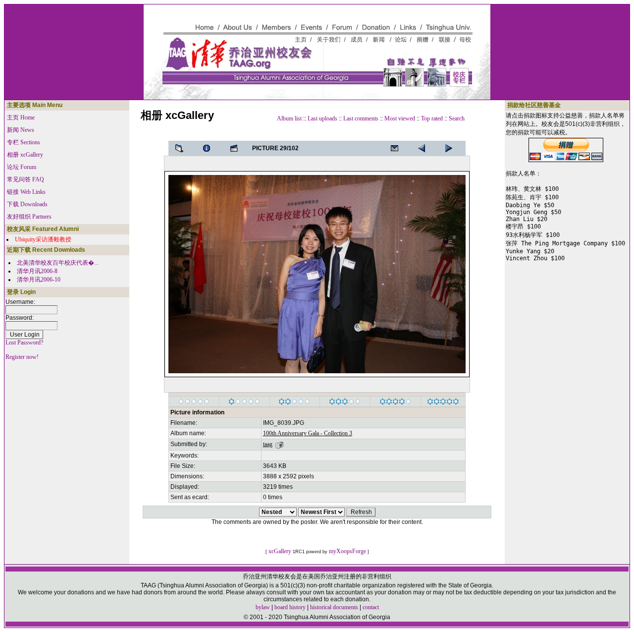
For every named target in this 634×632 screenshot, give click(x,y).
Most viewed (399, 118)
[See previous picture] (452, 148)
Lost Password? (24, 342)
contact (371, 607)
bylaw (263, 607)
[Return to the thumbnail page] (182, 148)
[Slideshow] (237, 148)
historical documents (334, 607)
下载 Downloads (27, 204)
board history (290, 607)
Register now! (22, 356)
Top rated (432, 118)
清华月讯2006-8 (37, 271)
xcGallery (279, 551)
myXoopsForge (347, 551)
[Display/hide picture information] (209, 148)
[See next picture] (424, 148)
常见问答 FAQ (25, 179)
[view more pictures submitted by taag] (279, 444)
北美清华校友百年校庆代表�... (58, 262)
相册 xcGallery (25, 154)
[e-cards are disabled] (397, 148)
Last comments (360, 118)
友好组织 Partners (29, 216)
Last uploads (322, 118)
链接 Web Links (26, 191)
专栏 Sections (23, 142)
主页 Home (21, 117)
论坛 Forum (21, 167)
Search (457, 118)
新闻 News (20, 129)
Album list (289, 118)
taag (267, 444)
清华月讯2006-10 (38, 279)
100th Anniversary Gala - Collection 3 (307, 433)
